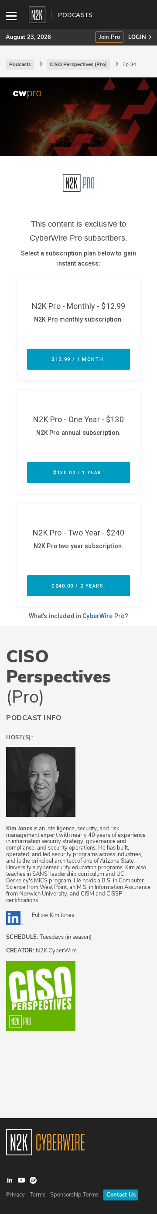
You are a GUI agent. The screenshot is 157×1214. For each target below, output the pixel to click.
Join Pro (109, 37)
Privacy (15, 1195)
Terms (37, 1195)
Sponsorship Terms (74, 1195)
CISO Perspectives (58, 677)
